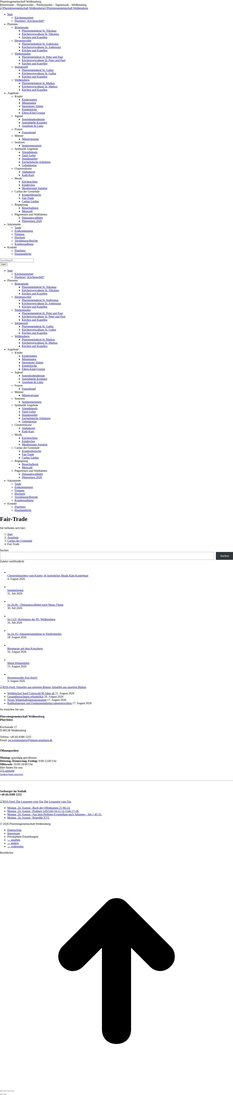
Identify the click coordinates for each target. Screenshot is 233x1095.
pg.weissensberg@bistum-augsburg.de (30, 740)
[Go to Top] (116, 1086)
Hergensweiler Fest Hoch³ (22, 677)
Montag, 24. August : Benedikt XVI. (28, 817)
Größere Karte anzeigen (11, 774)
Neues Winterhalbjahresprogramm (26, 699)
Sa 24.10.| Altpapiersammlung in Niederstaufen (34, 633)
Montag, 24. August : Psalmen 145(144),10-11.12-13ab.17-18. (43, 811)
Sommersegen (15, 590)
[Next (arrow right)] (5, 1094)
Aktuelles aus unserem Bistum (68, 687)
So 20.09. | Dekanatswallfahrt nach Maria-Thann (35, 604)
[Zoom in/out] (12, 1091)
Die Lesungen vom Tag (57, 801)
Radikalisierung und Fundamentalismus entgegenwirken (39, 703)
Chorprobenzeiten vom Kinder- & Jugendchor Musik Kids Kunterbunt (47, 575)
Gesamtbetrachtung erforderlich (25, 696)
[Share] (5, 1091)
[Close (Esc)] (1, 1091)
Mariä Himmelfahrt (18, 663)
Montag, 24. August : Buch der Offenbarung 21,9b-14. (38, 807)
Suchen (4, 550)
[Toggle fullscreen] (8, 1091)
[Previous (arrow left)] (1, 1094)
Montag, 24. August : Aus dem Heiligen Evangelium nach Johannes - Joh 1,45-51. (54, 814)
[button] (13, 839)
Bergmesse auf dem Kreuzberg (25, 648)
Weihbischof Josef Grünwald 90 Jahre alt (30, 693)
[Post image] (11, 572)
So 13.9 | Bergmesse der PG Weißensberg (31, 619)
